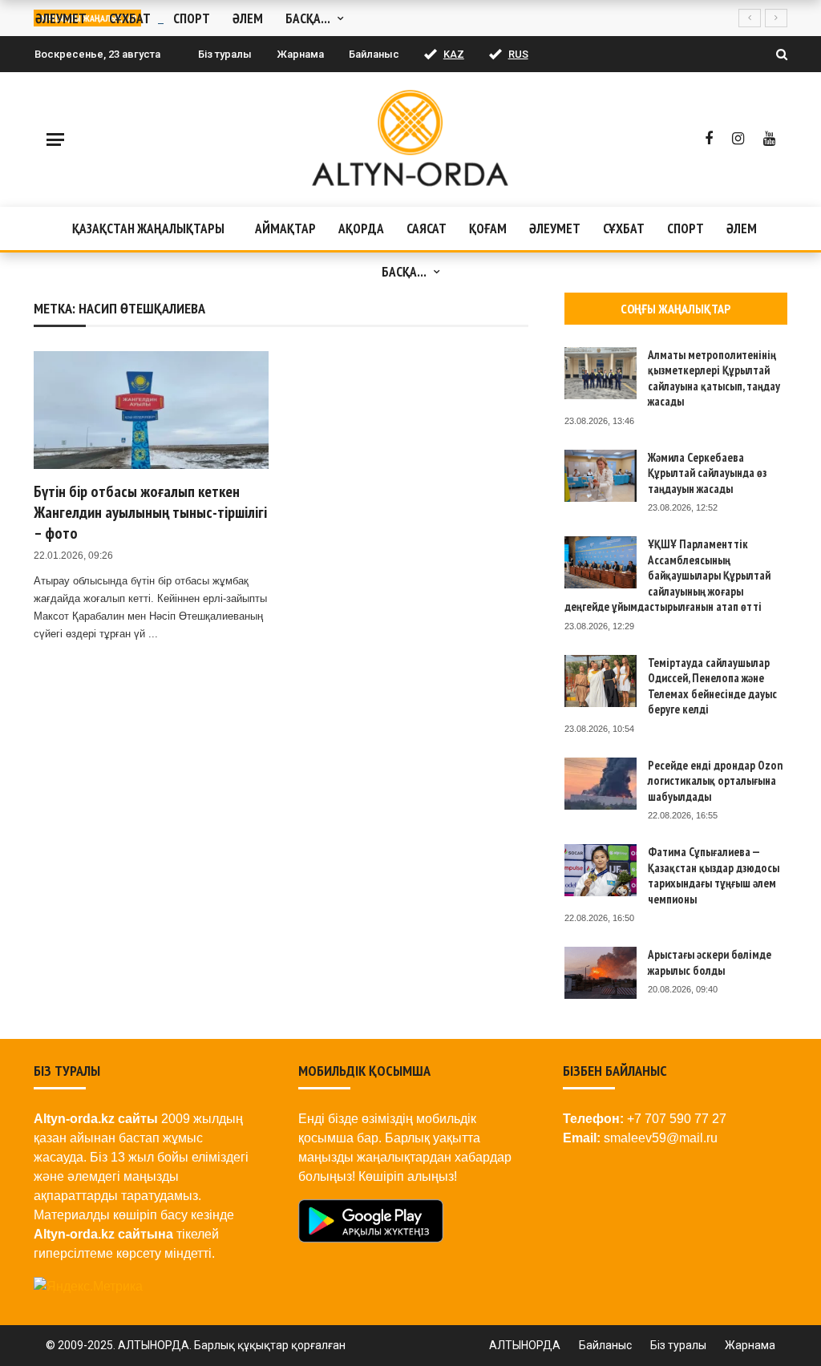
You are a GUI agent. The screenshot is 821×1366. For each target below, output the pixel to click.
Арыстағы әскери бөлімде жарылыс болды (709, 962)
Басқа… (404, 272)
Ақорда (361, 228)
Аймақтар (285, 228)
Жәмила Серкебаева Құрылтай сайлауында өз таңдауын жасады (707, 473)
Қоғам (488, 228)
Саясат (426, 228)
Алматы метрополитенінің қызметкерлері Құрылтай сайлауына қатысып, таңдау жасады (714, 378)
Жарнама (300, 54)
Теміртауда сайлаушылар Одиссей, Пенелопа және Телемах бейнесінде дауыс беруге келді (712, 686)
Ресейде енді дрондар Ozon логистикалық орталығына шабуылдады (715, 781)
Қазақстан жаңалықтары (148, 228)
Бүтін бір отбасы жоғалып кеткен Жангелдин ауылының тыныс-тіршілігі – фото (150, 512)
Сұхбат (624, 228)
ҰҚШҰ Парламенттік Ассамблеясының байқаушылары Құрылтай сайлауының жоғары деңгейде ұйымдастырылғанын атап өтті (667, 575)
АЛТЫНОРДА (524, 1345)
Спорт (685, 228)
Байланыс (374, 54)
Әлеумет (554, 228)
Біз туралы (225, 54)
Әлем (741, 228)
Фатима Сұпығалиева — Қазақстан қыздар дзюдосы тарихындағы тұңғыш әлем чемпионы (713, 875)
